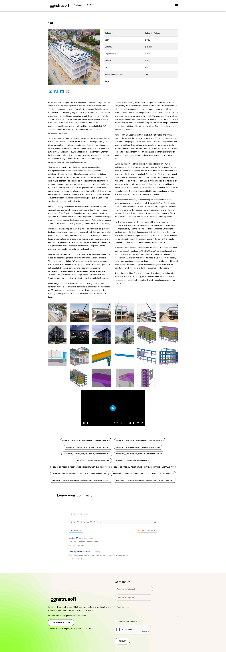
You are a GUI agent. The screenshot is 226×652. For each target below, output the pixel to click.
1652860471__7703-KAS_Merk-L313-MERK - (93, 460)
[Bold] (71, 521)
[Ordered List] (84, 521)
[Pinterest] (67, 91)
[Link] (97, 521)
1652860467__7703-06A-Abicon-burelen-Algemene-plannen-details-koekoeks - (143, 473)
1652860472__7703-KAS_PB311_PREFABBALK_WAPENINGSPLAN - (87, 454)
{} (101, 522)
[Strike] (81, 521)
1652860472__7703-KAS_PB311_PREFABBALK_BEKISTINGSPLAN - (139, 454)
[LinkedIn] (61, 91)
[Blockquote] (91, 521)
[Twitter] (56, 91)
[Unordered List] (87, 521)
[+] (104, 522)
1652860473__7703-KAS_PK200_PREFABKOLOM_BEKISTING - (138, 447)
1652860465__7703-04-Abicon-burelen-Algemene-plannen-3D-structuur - (81, 480)
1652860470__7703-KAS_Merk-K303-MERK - (132, 460)
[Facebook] (50, 91)
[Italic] (74, 521)
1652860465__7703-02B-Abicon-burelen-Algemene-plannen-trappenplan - (145, 480)
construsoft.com (61, 622)
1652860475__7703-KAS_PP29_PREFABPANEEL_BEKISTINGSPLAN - (140, 440)
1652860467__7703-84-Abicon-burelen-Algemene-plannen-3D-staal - (79, 473)
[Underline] (78, 521)
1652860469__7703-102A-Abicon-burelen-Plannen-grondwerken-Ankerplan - (144, 467)
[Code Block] (94, 521)
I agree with (127, 621)
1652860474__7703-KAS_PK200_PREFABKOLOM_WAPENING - (88, 447)
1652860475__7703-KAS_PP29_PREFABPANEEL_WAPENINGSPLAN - (86, 440)
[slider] (100, 423)
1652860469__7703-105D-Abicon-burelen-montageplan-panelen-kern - (80, 467)
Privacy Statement (131, 621)
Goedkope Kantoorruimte (79, 552)
